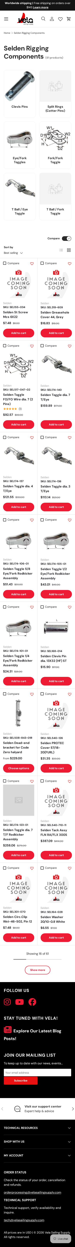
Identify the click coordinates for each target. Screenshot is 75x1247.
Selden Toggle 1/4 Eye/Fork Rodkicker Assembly (17, 660)
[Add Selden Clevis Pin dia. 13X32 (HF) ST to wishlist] (69, 607)
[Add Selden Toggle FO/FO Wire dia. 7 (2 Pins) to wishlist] (31, 346)
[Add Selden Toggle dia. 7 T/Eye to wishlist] (69, 346)
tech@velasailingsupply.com (24, 1220)
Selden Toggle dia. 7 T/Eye (55, 397)
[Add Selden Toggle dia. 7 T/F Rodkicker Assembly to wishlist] (31, 781)
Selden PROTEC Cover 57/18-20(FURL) (52, 747)
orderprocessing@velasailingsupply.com (32, 1192)
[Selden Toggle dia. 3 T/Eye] (56, 456)
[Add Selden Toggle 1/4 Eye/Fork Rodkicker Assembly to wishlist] (31, 607)
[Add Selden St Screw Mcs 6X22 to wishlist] (31, 263)
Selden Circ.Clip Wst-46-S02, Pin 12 (17, 919)
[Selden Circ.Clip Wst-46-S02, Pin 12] (18, 887)
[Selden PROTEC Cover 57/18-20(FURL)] (56, 713)
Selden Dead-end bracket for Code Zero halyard (16, 747)
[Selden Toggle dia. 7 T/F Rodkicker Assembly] (18, 800)
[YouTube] (19, 1002)
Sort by (8, 247)
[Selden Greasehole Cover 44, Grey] (56, 282)
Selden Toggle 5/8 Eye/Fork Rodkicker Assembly (17, 573)
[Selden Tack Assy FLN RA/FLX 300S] (56, 800)
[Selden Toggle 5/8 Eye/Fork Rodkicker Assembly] (18, 539)
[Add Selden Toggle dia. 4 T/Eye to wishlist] (31, 437)
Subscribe (20, 1080)
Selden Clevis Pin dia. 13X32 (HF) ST (54, 658)
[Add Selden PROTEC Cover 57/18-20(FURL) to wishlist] (69, 694)
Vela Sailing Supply (57, 1232)
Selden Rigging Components (29, 32)
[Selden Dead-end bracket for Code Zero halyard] (18, 713)
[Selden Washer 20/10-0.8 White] (56, 887)
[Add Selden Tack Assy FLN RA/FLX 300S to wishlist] (69, 781)
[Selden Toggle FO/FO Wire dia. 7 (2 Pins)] (18, 365)
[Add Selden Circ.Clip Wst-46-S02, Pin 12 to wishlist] (31, 868)
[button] (69, 19)
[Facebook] (32, 1002)
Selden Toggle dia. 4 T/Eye (18, 488)
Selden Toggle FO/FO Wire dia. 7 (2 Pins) (18, 399)
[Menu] (6, 19)
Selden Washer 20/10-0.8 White (53, 919)
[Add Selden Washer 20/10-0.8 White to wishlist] (69, 868)
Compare (54, 238)
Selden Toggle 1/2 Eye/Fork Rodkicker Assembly (55, 573)
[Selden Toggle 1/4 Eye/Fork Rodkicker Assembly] (18, 626)
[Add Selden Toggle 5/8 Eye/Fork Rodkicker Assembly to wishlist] (31, 520)
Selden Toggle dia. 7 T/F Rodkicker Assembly (18, 834)
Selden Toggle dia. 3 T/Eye (55, 488)
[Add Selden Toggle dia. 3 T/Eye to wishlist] (69, 437)
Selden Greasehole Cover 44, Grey (55, 314)
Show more (37, 970)
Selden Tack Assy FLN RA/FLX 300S (54, 832)
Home (7, 32)
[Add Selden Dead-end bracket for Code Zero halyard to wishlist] (31, 694)
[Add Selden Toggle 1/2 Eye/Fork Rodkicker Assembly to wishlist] (69, 520)
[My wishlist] (60, 18)
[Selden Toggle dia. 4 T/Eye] (18, 456)
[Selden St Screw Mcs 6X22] (18, 282)
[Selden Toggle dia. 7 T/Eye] (56, 365)
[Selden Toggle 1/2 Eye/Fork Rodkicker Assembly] (56, 539)
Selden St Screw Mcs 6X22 (15, 314)
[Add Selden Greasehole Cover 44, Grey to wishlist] (69, 263)
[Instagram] (7, 1002)
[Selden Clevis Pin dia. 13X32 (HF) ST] (56, 626)
